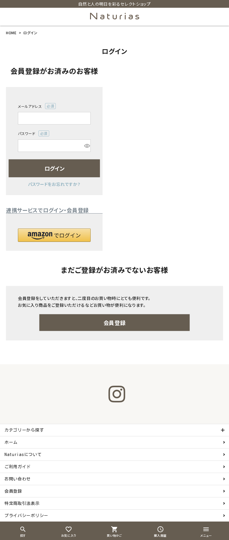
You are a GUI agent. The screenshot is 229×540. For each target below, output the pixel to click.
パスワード (31, 133)
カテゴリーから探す (24, 430)
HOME (11, 32)
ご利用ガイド (17, 467)
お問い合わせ (17, 479)
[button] (54, 235)
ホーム (11, 442)
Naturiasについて (22, 454)
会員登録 (13, 491)
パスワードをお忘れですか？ (54, 184)
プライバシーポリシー (26, 515)
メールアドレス (34, 106)
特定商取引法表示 (22, 503)
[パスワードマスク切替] (86, 146)
